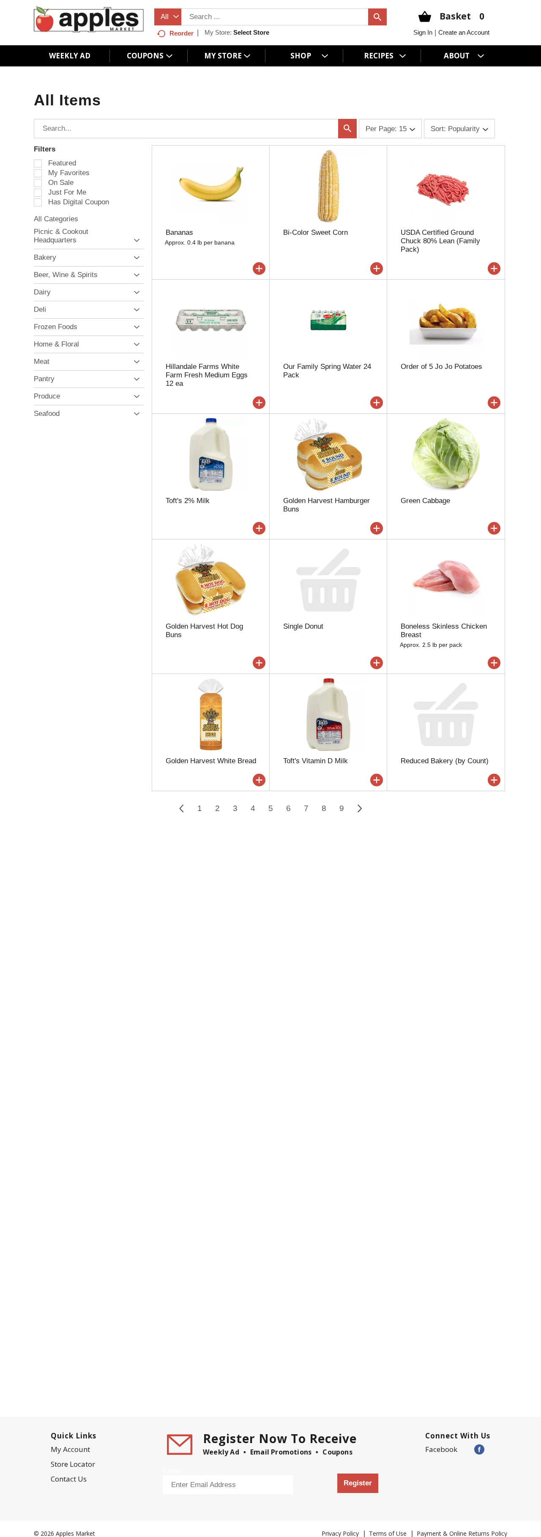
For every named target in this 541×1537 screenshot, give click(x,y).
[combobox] (167, 16)
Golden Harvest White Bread (211, 761)
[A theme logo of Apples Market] (89, 19)
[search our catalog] (377, 16)
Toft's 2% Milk (188, 501)
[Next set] (359, 808)
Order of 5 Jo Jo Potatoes (441, 367)
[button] (135, 240)
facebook (441, 1449)
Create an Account (463, 32)
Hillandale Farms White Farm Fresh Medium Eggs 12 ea (207, 375)
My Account (70, 1449)
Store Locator (73, 1464)
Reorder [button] (181, 33)
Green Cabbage (425, 501)
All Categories (56, 219)
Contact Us (69, 1479)
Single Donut (303, 626)
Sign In (422, 32)
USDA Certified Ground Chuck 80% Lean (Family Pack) (440, 240)
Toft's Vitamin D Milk (315, 761)
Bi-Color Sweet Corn (315, 232)
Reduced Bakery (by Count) (445, 761)
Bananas (179, 232)
